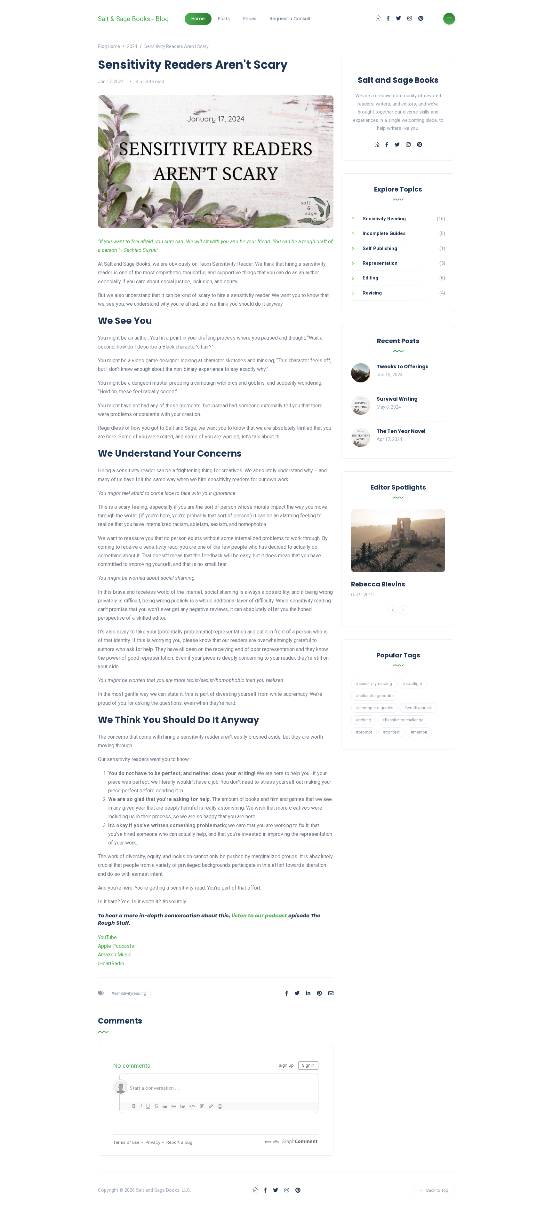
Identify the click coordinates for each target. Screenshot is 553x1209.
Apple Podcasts (116, 946)
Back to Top (437, 1190)
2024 (132, 46)
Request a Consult (290, 18)
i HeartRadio (111, 964)
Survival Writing (397, 399)
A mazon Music (114, 955)
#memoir (419, 732)
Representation (380, 263)
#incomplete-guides (374, 707)
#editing (363, 720)
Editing (370, 278)
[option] (398, 554)
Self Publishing (380, 248)
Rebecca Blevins (378, 584)
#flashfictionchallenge (402, 720)
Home (198, 18)
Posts (224, 18)
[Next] (403, 610)
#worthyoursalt (418, 707)
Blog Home (109, 46)
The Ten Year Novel (401, 431)
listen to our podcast (259, 915)
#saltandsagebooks (375, 695)
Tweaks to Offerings (403, 366)
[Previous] (392, 610)
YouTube (107, 937)
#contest (391, 732)
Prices (249, 18)
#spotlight (412, 683)
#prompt (364, 732)
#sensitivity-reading (374, 683)
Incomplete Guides (384, 233)
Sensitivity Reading (384, 219)
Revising (372, 293)
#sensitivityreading (128, 993)
